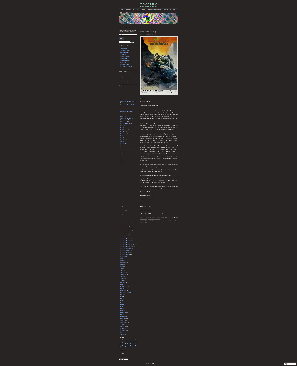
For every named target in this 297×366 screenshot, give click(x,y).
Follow (121, 38)
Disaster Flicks (123, 163)
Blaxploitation (122, 135)
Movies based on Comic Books (126, 218)
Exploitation (122, 179)
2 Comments (175, 217)
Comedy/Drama (123, 155)
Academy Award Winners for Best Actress (128, 98)
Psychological (122, 278)
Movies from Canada (124, 234)
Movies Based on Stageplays (125, 228)
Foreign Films (122, 188)
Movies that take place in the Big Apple (127, 244)
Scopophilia (148, 4)
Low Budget (122, 208)
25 (135, 345)
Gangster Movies (123, 192)
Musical (121, 258)
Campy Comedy (123, 143)
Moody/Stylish (123, 214)
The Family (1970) (123, 54)
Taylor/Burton (122, 320)
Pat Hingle (169, 220)
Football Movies (123, 186)
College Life (122, 151)
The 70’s (122, 12)
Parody (121, 268)
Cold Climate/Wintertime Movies (126, 149)
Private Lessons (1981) (124, 50)
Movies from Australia (124, 232)
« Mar (120, 347)
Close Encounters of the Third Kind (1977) (128, 81)
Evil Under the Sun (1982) (125, 79)
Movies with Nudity (144, 219)
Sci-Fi (121, 298)
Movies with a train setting (125, 254)
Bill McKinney (146, 220)
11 (135, 342)
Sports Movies (123, 314)
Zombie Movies (123, 334)
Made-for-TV (122, 210)
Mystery (121, 260)
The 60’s (172, 10)
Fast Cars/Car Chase (166, 217)
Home (121, 10)
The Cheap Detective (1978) (125, 60)
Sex (121, 302)
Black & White (123, 131)
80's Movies (122, 91)
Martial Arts (122, 212)
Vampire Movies (123, 326)
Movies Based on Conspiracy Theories (127, 220)
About (137, 10)
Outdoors (122, 266)
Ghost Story (122, 196)
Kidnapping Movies (123, 206)
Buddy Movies (123, 141)
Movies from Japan (123, 236)
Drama (121, 167)
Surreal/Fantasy (123, 318)
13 (122, 343)
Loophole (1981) (123, 75)
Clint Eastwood (153, 220)
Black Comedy (123, 133)
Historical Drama (123, 200)
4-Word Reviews (129, 10)
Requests (165, 10)
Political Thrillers (123, 274)
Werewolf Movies (123, 330)
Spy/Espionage (123, 316)
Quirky (121, 280)
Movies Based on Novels (124, 222)
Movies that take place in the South (126, 246)
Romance (122, 294)
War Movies (122, 328)
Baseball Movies (123, 127)
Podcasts (121, 270)
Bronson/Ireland (123, 139)
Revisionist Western (123, 286)
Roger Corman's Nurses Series (125, 292)
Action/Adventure (153, 217)
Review (173, 220)
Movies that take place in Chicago (126, 238)
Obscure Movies (123, 262)
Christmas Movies (123, 145)
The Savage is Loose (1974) (125, 56)
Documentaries (123, 165)
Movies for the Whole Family (125, 230)
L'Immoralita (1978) (123, 48)
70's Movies (146, 217)
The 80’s (128, 12)
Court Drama (122, 157)
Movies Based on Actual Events (126, 216)
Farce (121, 181)
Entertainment (160, 220)
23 (130, 345)
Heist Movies (122, 198)
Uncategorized (122, 324)
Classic (121, 147)
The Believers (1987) (124, 58)
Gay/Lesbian (122, 194)
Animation (122, 125)
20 (122, 345)
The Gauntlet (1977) (148, 32)
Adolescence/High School (125, 123)
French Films (122, 190)
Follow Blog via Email (126, 28)
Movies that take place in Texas (125, 242)
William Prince (146, 222)
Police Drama (151, 219)
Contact (143, 10)
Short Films (122, 304)
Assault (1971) (123, 62)
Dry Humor (159, 217)
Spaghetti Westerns (123, 310)
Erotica (121, 177)
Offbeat (121, 264)
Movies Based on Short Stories (126, 224)
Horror (121, 202)
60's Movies (122, 87)
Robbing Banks (123, 290)
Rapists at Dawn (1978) (124, 52)
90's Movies (122, 93)
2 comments (153, 34)
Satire (121, 296)
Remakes (121, 284)
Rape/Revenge (122, 282)
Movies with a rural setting (125, 252)
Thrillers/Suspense (123, 322)
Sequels (121, 300)
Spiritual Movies (123, 312)
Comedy (121, 153)
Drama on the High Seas (124, 169)
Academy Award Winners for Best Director (128, 101)
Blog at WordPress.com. (147, 363)
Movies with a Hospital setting (125, 248)
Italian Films (122, 204)
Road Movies (157, 219)
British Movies (123, 137)
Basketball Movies (123, 129)
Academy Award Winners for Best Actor (127, 95)
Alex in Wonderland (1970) (125, 73)
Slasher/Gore (122, 308)
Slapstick (121, 306)
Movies (164, 220)
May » (123, 347)
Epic (121, 175)
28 (125, 346)
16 (130, 343)
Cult (121, 161)
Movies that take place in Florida (126, 240)
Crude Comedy (123, 159)
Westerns (121, 332)
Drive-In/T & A (123, 171)
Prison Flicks (122, 276)
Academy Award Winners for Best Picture (128, 108)
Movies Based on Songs (124, 226)
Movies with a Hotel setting (125, 250)
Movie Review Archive (154, 10)
